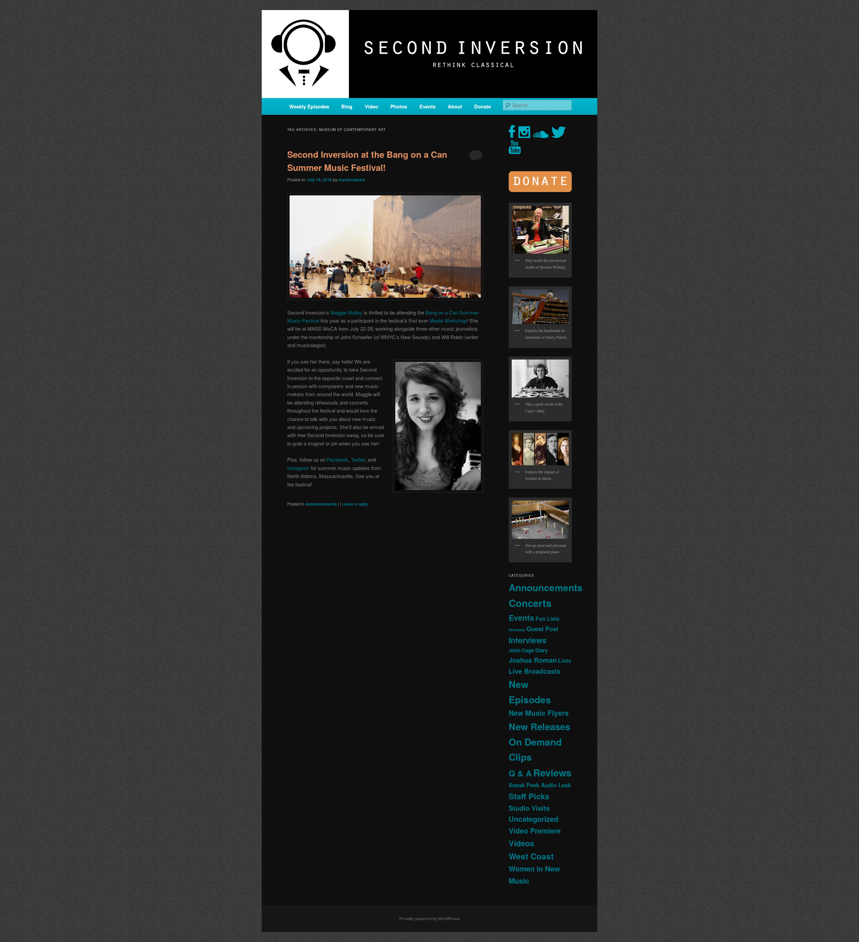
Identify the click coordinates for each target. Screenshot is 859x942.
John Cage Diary (528, 650)
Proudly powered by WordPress (429, 918)
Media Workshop (448, 320)
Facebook (337, 459)
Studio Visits (529, 808)
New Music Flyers (539, 713)
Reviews (552, 772)
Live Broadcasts (534, 671)
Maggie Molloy (346, 312)
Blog (346, 106)
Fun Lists (547, 618)
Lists (564, 660)
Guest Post (542, 628)
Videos (521, 843)
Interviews (528, 640)
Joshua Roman (533, 660)
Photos (398, 106)
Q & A (520, 773)
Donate (482, 106)
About (455, 106)
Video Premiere (535, 831)
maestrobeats (351, 180)
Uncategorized (533, 819)
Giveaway (517, 629)
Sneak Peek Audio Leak (540, 785)
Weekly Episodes (309, 106)
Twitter (358, 459)
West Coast (531, 856)
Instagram (298, 467)
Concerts (530, 603)
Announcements (321, 504)
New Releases (539, 726)
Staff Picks (529, 796)
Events (427, 106)
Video (371, 106)
